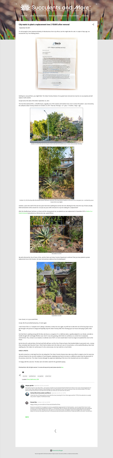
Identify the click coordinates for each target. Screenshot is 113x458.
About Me (24, 16)
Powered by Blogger (57, 450)
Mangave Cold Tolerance (58, 16)
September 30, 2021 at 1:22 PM (58, 393)
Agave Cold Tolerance (38, 16)
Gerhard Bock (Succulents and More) (40, 393)
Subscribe (85, 16)
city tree (25, 376)
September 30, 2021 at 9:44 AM (41, 385)
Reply (27, 417)
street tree (48, 376)
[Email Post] (23, 372)
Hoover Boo (33, 402)
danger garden (29, 385)
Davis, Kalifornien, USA (33, 379)
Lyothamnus (32, 376)
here (62, 367)
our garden (40, 376)
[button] (93, 24)
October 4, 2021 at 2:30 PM (44, 402)
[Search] (97, 4)
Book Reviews (74, 16)
